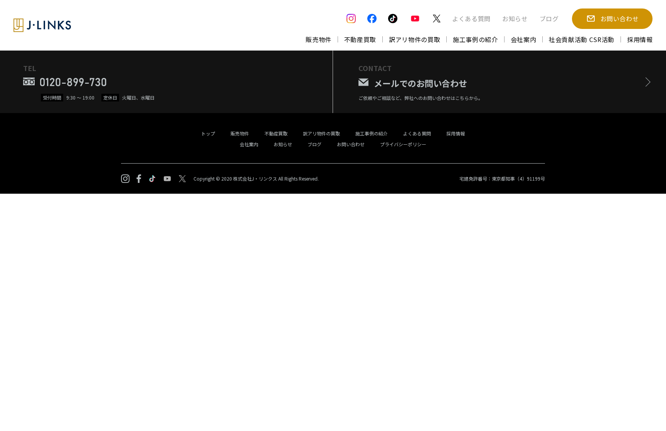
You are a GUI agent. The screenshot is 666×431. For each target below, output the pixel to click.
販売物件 (318, 39)
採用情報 (640, 39)
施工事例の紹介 (475, 39)
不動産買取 (360, 39)
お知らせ (515, 18)
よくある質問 (471, 18)
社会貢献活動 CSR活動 (581, 39)
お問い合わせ (351, 144)
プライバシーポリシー (403, 144)
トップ (208, 133)
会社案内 (523, 39)
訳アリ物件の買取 (414, 39)
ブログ (549, 18)
